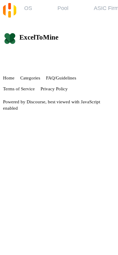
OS (28, 8)
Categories (30, 78)
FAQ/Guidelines (61, 78)
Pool (62, 8)
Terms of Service (19, 88)
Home (9, 78)
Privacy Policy (54, 88)
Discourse (36, 101)
